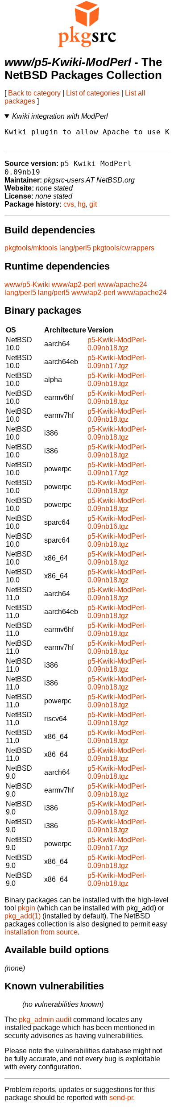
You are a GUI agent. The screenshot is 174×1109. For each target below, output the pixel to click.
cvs (68, 204)
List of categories (93, 93)
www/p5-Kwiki (27, 284)
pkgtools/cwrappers (123, 248)
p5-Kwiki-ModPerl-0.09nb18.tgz (116, 344)
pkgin (26, 908)
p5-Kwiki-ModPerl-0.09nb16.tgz (116, 522)
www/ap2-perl (74, 284)
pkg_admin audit (45, 1019)
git (93, 204)
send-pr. (122, 1097)
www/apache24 (122, 284)
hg (82, 204)
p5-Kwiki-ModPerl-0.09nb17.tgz (116, 362)
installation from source (41, 932)
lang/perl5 (75, 248)
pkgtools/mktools (31, 248)
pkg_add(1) (22, 916)
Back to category (34, 93)
